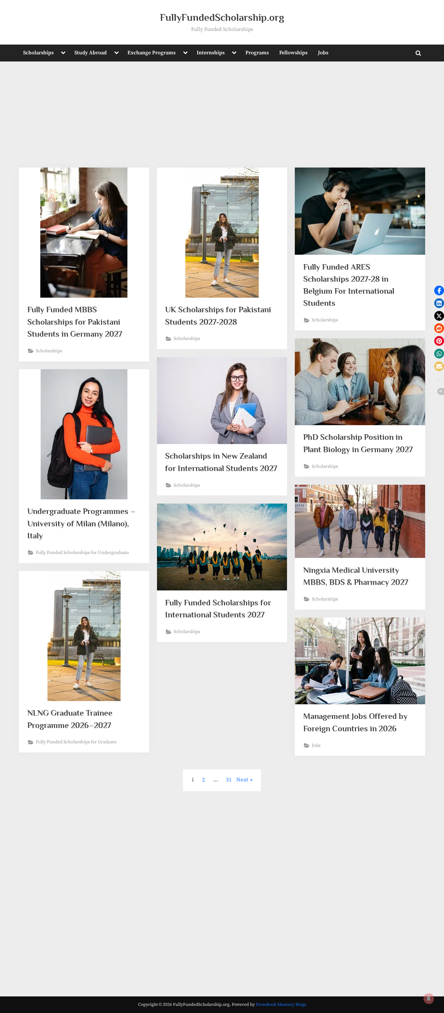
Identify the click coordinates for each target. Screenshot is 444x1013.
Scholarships (38, 52)
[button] (439, 290)
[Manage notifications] (429, 998)
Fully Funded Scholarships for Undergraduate (82, 553)
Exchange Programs (151, 52)
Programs (257, 52)
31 (229, 779)
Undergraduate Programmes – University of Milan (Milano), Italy (81, 523)
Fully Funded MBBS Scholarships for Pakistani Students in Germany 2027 (74, 321)
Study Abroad (90, 52)
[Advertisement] (222, 118)
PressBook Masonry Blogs (281, 1004)
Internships (211, 52)
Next (242, 779)
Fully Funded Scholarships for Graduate (76, 742)
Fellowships (293, 52)
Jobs (323, 52)
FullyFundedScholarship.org (222, 17)
